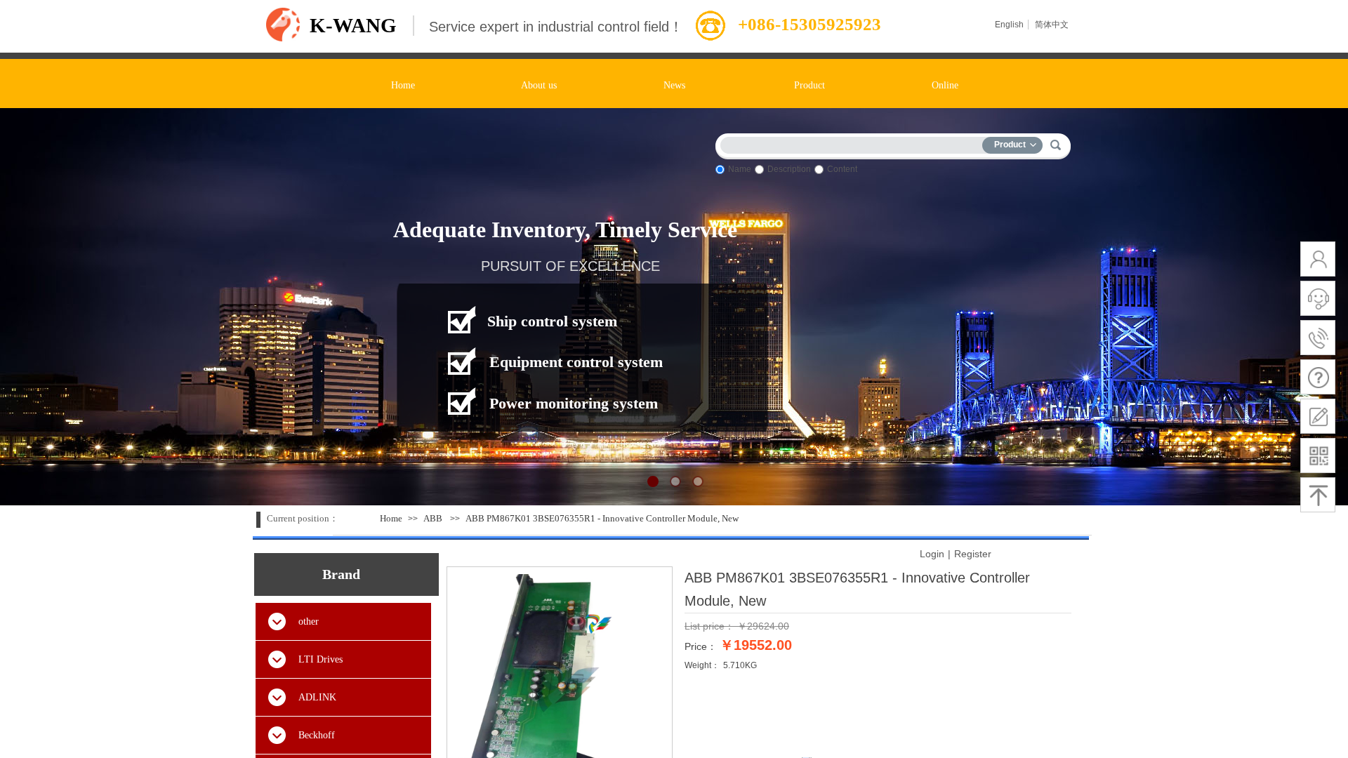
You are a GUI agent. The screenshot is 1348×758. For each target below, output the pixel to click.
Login (932, 553)
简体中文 (1052, 24)
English (1009, 24)
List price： (709, 626)
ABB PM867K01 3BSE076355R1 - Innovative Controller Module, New (602, 518)
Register (972, 553)
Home (391, 518)
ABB (432, 518)
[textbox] (854, 142)
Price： (701, 646)
